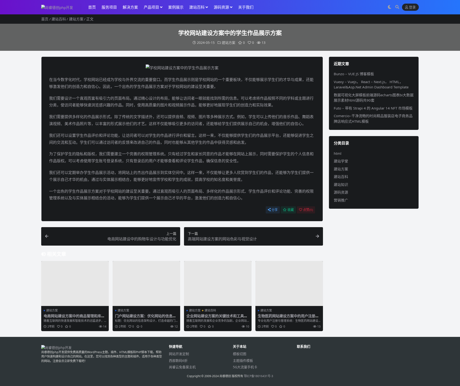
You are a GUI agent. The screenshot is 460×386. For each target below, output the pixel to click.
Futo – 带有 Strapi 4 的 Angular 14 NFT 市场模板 (373, 108)
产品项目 (151, 7)
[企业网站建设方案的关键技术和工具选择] (218, 283)
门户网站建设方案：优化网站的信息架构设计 (145, 318)
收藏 (291, 210)
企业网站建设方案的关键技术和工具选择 (216, 318)
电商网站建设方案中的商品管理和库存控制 (74, 318)
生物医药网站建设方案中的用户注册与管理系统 (288, 318)
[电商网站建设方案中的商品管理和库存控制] (75, 283)
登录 (412, 7)
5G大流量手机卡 (245, 367)
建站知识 (341, 184)
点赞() (308, 210)
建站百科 (197, 7)
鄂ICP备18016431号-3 (258, 376)
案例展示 (176, 7)
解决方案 (130, 7)
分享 (274, 210)
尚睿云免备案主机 (182, 367)
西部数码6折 (178, 360)
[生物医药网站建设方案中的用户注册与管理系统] (289, 283)
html (337, 153)
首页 (92, 7)
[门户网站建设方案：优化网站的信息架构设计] (146, 283)
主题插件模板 (243, 360)
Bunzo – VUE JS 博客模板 (354, 73)
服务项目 (109, 7)
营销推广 (341, 200)
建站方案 (76, 19)
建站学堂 (341, 161)
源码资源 (221, 7)
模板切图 (239, 353)
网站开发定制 (179, 353)
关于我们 (245, 7)
